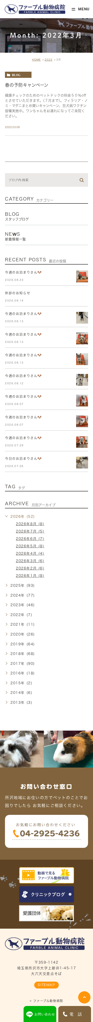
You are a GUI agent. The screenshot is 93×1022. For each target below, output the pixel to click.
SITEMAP (46, 985)
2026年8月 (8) (30, 524)
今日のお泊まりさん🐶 (23, 458)
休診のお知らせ (17, 293)
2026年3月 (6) (30, 561)
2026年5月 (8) (30, 546)
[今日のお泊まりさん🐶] (82, 463)
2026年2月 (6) (30, 568)
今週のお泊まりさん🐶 (23, 272)
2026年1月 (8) (30, 575)
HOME (36, 59)
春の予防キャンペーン (26, 85)
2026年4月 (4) (30, 553)
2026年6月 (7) (30, 538)
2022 (49, 59)
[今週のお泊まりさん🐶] (82, 276)
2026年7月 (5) (30, 531)
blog (16, 74)
